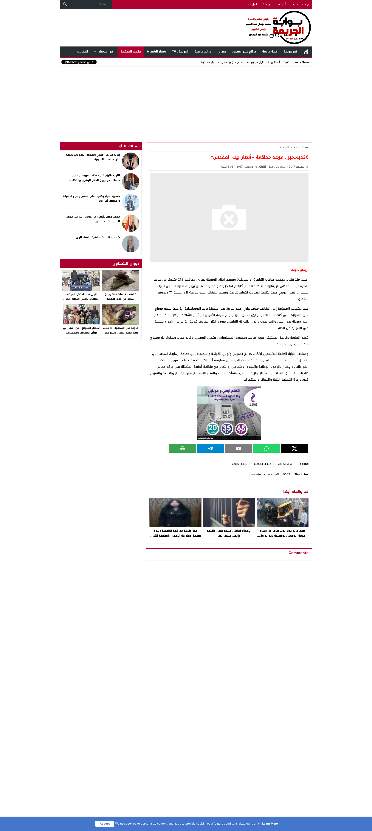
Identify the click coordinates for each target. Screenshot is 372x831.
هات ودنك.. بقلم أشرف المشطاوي (98, 237)
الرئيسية (306, 52)
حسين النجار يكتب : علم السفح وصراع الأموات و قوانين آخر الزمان (91, 198)
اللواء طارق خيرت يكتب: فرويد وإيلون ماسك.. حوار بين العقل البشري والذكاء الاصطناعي (96, 180)
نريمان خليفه (239, 463)
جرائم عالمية (203, 51)
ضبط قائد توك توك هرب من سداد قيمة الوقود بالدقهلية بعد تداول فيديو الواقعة (282, 535)
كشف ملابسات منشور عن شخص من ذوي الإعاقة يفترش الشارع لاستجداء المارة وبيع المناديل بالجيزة (120, 301)
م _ (287, 62)
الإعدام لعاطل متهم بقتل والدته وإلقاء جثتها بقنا (229, 533)
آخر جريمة (290, 51)
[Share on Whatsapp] (266, 448)
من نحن (267, 4)
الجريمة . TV (180, 51)
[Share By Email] (238, 448)
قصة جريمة (269, 51)
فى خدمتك (105, 51)
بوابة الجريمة (285, 463)
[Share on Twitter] (294, 448)
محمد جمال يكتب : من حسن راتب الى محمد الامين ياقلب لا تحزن (93, 219)
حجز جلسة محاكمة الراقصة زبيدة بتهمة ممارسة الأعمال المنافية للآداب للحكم (175, 535)
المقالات (82, 51)
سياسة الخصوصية (299, 4)
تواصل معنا (252, 4)
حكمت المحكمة (131, 51)
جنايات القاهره (262, 463)
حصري (222, 51)
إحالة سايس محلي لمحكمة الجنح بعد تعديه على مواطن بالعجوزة (93, 157)
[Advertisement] (186, 100)
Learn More (270, 823)
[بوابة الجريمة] (186, 27)
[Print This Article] (182, 448)
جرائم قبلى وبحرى (244, 51)
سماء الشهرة (156, 51)
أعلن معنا (280, 4)
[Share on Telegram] (210, 448)
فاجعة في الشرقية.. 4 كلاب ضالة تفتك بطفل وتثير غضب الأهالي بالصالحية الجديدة (120, 333)
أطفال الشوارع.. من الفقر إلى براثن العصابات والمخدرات (81, 330)
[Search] (65, 4)
